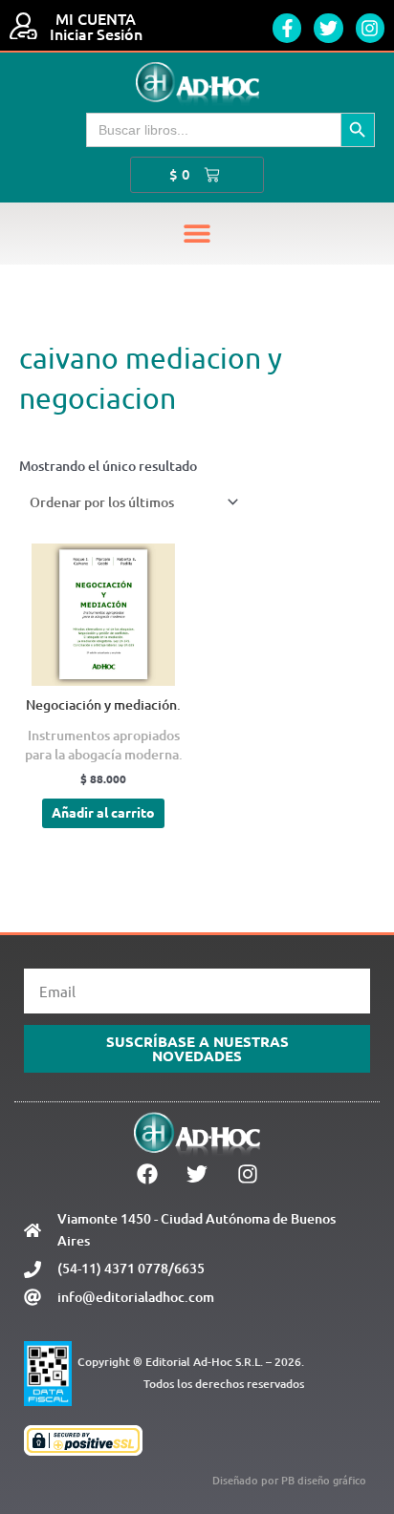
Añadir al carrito (103, 812)
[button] (197, 233)
